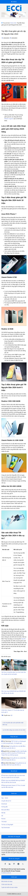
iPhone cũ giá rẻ (8, 118)
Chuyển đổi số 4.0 (6, 801)
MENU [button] (15, 1)
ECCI (14, 8)
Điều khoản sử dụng (6, 881)
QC (12, 715)
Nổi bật (3, 812)
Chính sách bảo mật (6, 884)
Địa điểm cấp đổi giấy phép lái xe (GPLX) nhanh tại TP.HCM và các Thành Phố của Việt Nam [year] (14, 753)
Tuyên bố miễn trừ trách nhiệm (9, 887)
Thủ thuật (3, 821)
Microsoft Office (5, 809)
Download (4, 803)
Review (3, 818)
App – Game (4, 798)
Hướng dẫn (4, 806)
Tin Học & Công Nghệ (7, 824)
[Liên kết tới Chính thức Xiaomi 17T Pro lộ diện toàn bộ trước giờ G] (14, 698)
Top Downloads (5, 827)
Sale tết (23, 638)
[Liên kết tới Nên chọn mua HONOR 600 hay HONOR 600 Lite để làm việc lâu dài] (14, 679)
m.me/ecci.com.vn (6, 872)
